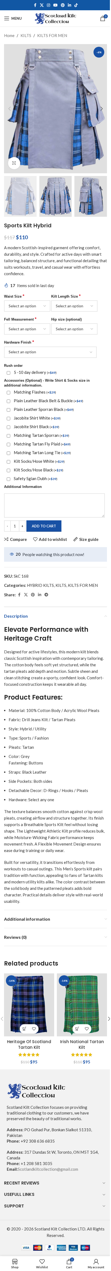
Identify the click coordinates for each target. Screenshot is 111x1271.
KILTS (25, 35)
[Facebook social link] (35, 5)
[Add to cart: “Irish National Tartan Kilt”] (77, 1029)
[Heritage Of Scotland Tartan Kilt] (29, 1004)
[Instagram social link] (48, 5)
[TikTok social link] (76, 5)
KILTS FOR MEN (52, 35)
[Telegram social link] (46, 594)
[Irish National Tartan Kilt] (82, 1004)
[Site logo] (55, 17)
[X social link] (41, 5)
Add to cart (44, 526)
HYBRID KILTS (40, 585)
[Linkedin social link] (69, 5)
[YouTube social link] (55, 5)
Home (9, 35)
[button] (9, 108)
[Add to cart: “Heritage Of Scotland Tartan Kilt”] (24, 1029)
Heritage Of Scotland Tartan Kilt (29, 1044)
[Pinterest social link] (62, 5)
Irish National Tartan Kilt (82, 1044)
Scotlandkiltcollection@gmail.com (48, 1169)
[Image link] (36, 1090)
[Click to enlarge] (14, 163)
